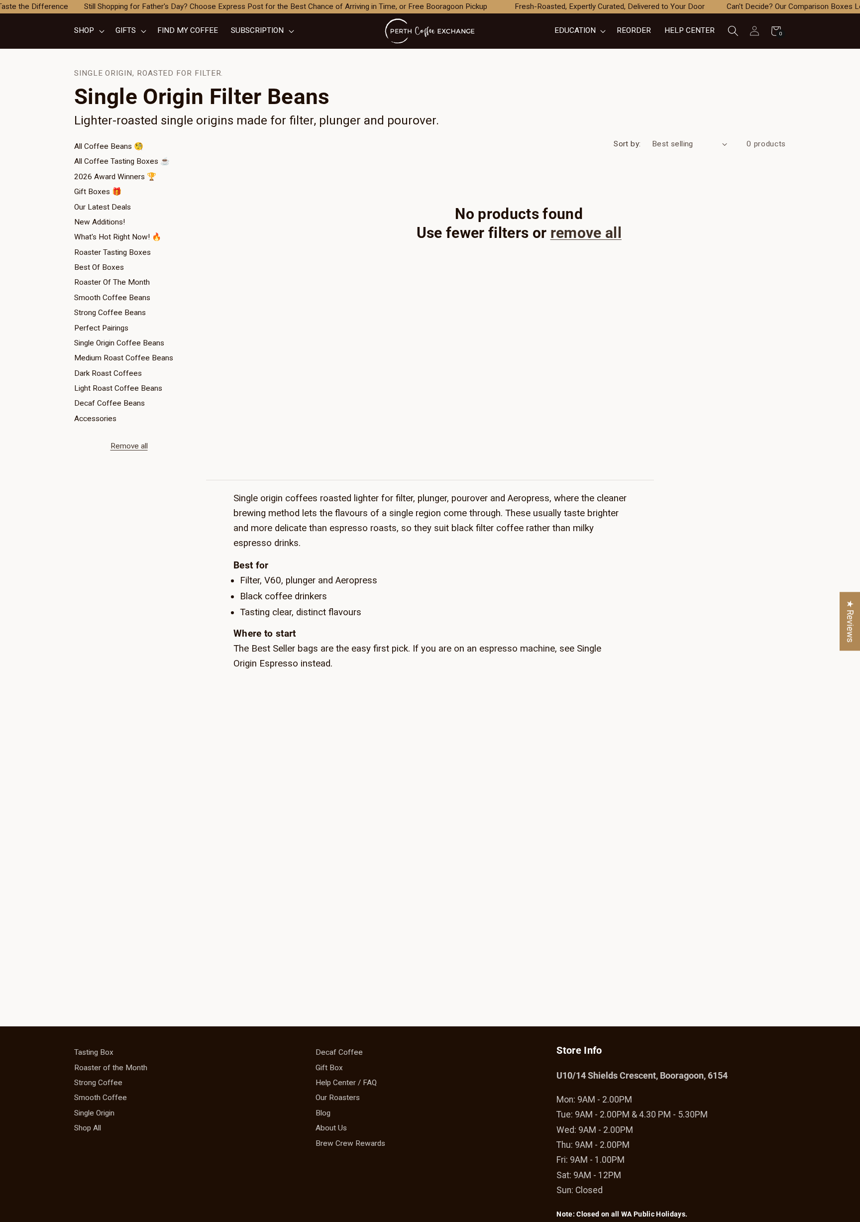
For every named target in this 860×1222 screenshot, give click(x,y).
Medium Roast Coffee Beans (123, 357)
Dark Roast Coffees (108, 373)
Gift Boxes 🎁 (97, 191)
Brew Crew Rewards (350, 1143)
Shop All (87, 1127)
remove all (586, 232)
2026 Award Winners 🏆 (115, 176)
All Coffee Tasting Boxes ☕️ (122, 161)
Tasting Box (93, 1052)
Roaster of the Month (112, 282)
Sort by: (627, 143)
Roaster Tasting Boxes (112, 252)
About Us (331, 1127)
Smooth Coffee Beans (112, 297)
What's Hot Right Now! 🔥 (117, 236)
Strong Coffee (98, 1082)
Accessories (95, 418)
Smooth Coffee (100, 1097)
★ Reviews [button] (850, 621)
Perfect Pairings (101, 328)
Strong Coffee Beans (110, 312)
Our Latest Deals (102, 207)
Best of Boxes (99, 267)
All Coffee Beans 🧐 (108, 146)
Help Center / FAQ (346, 1082)
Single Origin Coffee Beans (119, 342)
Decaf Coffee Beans (109, 403)
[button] (88, 30)
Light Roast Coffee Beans (118, 388)
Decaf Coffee (339, 1052)
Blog (323, 1113)
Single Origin (94, 1113)
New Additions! (99, 222)
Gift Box (329, 1067)
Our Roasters (338, 1097)
